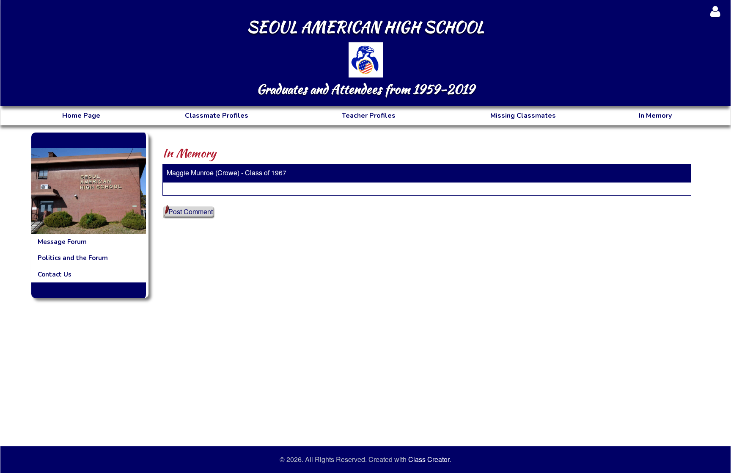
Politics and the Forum (73, 258)
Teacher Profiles (369, 115)
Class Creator (429, 459)
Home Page (81, 115)
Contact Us (54, 274)
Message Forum (62, 242)
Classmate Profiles (216, 115)
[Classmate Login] (715, 11)
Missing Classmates (523, 115)
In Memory (655, 115)
